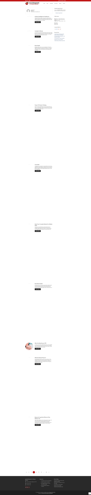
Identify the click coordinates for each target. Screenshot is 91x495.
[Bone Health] (29, 71)
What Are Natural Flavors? (40, 357)
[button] (53, 3)
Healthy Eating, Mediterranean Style (59, 40)
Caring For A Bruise (39, 31)
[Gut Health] (29, 190)
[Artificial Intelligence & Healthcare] (29, 20)
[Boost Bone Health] (29, 309)
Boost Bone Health (39, 283)
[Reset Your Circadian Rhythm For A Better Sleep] (29, 250)
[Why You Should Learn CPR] (29, 347)
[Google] (27, 0)
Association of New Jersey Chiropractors (46, 480)
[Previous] (26, 472)
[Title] (29, 0)
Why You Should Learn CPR (40, 343)
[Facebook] (26, 0)
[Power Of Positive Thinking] (29, 131)
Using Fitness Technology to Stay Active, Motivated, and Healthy (59, 34)
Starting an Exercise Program (58, 39)
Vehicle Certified (45, 484)
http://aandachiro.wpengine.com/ (35, 11)
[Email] (55, 29)
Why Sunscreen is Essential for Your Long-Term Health (59, 36)
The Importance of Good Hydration (59, 38)
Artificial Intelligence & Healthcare (42, 16)
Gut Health (37, 164)
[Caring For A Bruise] (29, 34)
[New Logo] (32, 3)
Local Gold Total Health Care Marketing (47, 493)
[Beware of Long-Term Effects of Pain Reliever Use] (29, 443)
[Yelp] (28, 0)
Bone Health (37, 45)
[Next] (49, 472)
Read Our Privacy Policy (52, 492)
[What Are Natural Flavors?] (29, 383)
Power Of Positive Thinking (40, 105)
